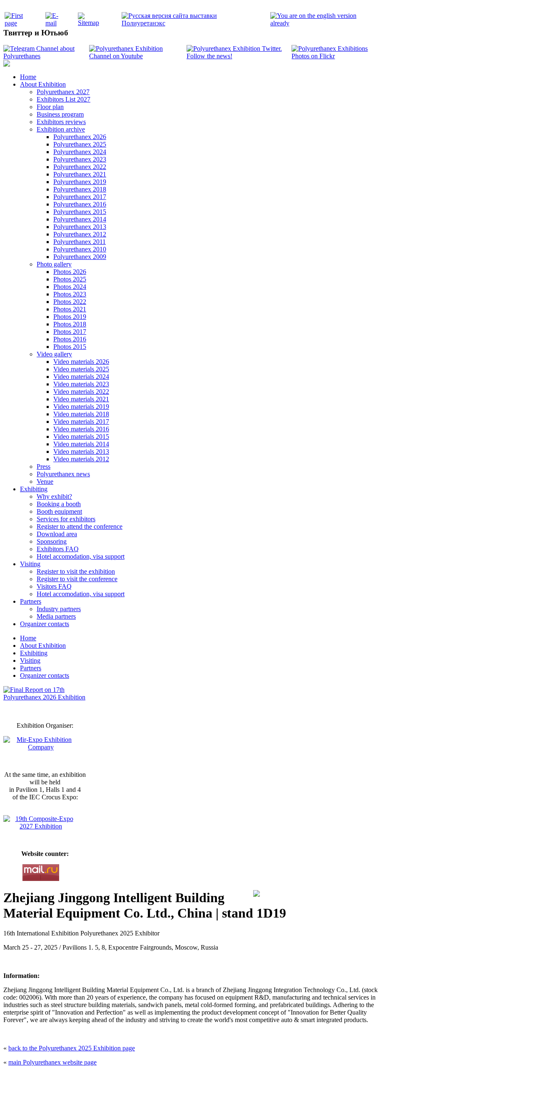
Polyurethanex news (63, 474)
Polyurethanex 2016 (79, 204)
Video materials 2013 (81, 451)
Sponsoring (52, 541)
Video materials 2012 (81, 459)
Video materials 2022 (81, 391)
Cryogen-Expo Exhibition (222, 1096)
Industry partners (59, 608)
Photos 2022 (69, 301)
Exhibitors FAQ (58, 548)
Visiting (30, 563)
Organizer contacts (44, 623)
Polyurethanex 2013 (79, 226)
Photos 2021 (69, 309)
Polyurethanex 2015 (79, 211)
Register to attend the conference (79, 526)
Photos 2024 (69, 286)
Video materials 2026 (81, 361)
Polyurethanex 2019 (79, 181)
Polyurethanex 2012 (79, 234)
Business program (60, 114)
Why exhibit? (54, 496)
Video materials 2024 (81, 376)
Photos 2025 (69, 279)
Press (43, 466)
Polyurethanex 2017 (79, 196)
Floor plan (50, 106)
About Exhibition (43, 84)
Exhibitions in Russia (314, 1096)
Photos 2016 (69, 339)
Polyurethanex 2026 (79, 136)
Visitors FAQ (54, 586)
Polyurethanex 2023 (79, 159)
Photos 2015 (69, 346)
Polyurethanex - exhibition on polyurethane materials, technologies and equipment (207, 1079)
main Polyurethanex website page (52, 1062)
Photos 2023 (69, 294)
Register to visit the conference (77, 578)
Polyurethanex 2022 (79, 166)
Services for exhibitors (66, 518)
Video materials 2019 (81, 406)
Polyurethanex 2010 (79, 249)
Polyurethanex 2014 (79, 219)
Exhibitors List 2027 (63, 99)
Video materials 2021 (81, 399)
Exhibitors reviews (61, 121)
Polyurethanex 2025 (79, 144)
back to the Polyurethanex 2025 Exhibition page (71, 1048)
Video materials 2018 (81, 414)
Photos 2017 (69, 331)
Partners (30, 601)
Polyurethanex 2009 (79, 256)
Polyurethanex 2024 (79, 151)
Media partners (56, 616)
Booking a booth (59, 503)
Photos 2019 (69, 316)
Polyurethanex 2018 (79, 189)
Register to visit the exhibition (76, 571)
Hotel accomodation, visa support (81, 556)
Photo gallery (54, 264)
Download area (57, 533)
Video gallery (54, 354)
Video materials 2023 (81, 384)
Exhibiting (33, 489)
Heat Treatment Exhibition (270, 1096)
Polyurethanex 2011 (79, 241)
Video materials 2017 (81, 421)
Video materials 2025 (81, 369)
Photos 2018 (69, 324)
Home (28, 76)
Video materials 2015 (81, 436)
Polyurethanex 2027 (63, 91)
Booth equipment (59, 511)
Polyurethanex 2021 (79, 174)
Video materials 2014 (81, 444)
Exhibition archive (61, 129)
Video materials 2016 (81, 429)
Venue (45, 481)
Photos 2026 (69, 271)
